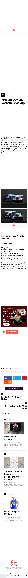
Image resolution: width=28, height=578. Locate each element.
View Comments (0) (13, 388)
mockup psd (13, 371)
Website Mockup (22, 371)
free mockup (9, 368)
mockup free (5, 371)
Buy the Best (6, 571)
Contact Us (22, 571)
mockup (16, 368)
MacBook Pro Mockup (10, 438)
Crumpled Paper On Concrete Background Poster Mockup (13, 475)
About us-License (14, 571)
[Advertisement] (14, 14)
